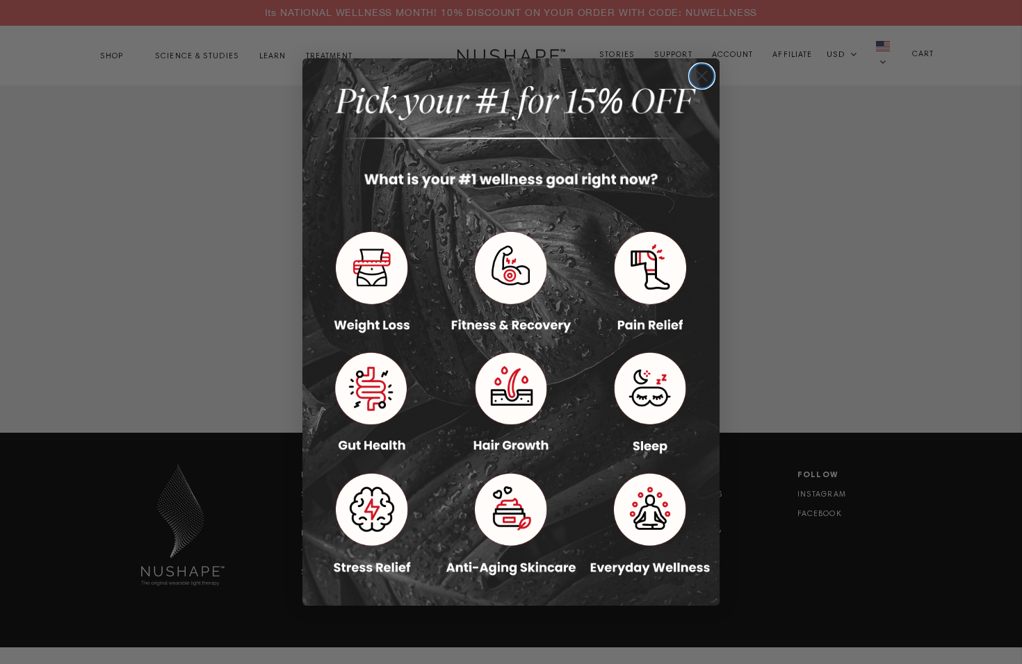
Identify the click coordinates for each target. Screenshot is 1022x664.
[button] (372, 282)
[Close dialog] (702, 76)
